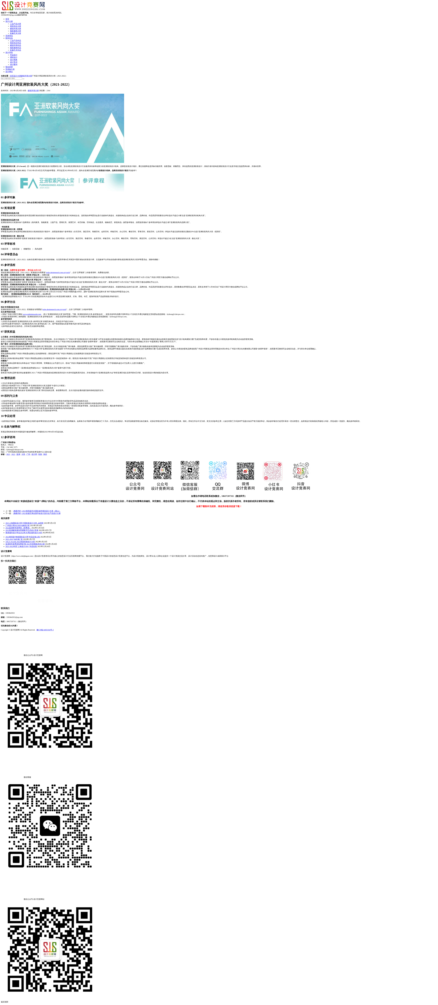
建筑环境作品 (15, 45)
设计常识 (13, 62)
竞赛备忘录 (10, 69)
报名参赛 (9, 67)
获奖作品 (9, 38)
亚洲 (18, 454)
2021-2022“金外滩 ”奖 (14, 539)
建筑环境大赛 (15, 29)
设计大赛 (9, 21)
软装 (40, 454)
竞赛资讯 (9, 36)
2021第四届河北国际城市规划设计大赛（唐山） (37, 511)
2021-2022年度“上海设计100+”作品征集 (21, 546)
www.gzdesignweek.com (32, 314)
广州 (28, 454)
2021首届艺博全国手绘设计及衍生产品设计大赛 (37, 513)
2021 (8, 454)
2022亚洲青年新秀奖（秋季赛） (18, 528)
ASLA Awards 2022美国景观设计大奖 (20, 542)
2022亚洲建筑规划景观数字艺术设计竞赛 (21, 530)
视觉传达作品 (15, 43)
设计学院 (9, 52)
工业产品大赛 (15, 24)
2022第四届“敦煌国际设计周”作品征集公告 (22, 537)
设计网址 (9, 72)
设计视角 (13, 60)
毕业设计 (13, 55)
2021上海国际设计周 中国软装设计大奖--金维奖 (24, 523)
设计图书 (13, 64)
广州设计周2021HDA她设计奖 (17, 525)
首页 (7, 19)
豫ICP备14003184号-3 (45, 630)
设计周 (34, 454)
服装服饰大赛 (15, 31)
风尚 (45, 454)
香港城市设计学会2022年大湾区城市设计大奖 (23, 533)
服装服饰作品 (15, 48)
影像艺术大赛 (15, 33)
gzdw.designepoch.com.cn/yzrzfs (58, 272)
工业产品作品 (15, 40)
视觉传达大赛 (15, 26)
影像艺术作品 (15, 50)
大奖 (23, 454)
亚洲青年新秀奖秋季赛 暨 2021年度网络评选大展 (25, 544)
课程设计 (13, 57)
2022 (13, 454)
